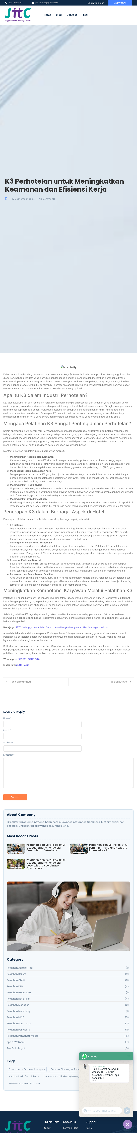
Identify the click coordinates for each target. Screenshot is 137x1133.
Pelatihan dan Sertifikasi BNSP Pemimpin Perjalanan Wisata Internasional (108, 848)
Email (7, 730)
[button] (69, 916)
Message (9, 755)
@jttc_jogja (22, 664)
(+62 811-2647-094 (27, 659)
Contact (72, 15)
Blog (59, 15)
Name (7, 718)
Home (47, 15)
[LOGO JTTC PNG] (18, 15)
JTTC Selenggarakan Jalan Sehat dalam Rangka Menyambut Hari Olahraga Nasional (62, 627)
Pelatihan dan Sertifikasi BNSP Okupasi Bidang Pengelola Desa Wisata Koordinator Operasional (45, 864)
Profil (85, 15)
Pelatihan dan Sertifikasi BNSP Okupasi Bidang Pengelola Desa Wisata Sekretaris (45, 848)
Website (8, 742)
